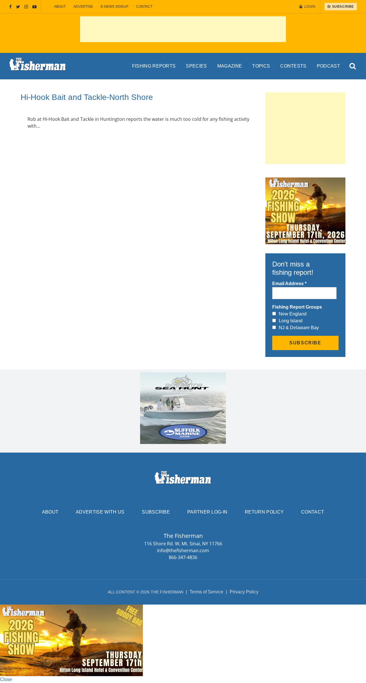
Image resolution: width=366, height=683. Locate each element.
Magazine (229, 66)
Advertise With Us (100, 512)
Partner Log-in (207, 512)
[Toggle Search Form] (353, 66)
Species (196, 66)
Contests (293, 66)
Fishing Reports (154, 66)
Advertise (83, 7)
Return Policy (264, 512)
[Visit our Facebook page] (10, 7)
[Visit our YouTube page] (34, 7)
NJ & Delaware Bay (299, 327)
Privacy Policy (244, 591)
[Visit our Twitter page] (18, 7)
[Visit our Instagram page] (26, 7)
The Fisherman (37, 66)
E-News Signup (114, 7)
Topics (261, 66)
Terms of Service (206, 591)
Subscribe (156, 512)
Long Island (291, 320)
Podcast (328, 66)
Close (6, 679)
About (60, 7)
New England (293, 313)
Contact (144, 7)
